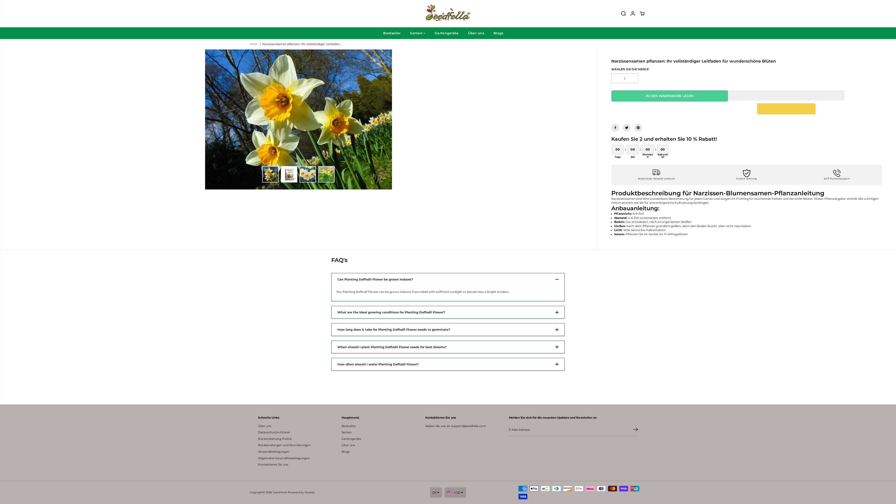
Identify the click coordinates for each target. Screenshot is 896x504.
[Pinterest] (638, 128)
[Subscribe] (635, 430)
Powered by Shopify (301, 492)
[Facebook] (615, 128)
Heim (254, 44)
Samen (417, 33)
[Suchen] (623, 13)
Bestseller (392, 33)
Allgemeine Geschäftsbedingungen (283, 458)
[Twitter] (627, 128)
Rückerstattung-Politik (275, 439)
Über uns (476, 33)
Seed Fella (280, 492)
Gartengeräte (447, 33)
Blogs (498, 33)
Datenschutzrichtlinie (274, 432)
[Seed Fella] (448, 13)
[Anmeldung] (633, 13)
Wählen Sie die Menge (630, 69)
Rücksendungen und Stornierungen (284, 445)
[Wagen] (642, 13)
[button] (786, 95)
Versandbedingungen (273, 451)
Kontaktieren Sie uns (273, 464)
